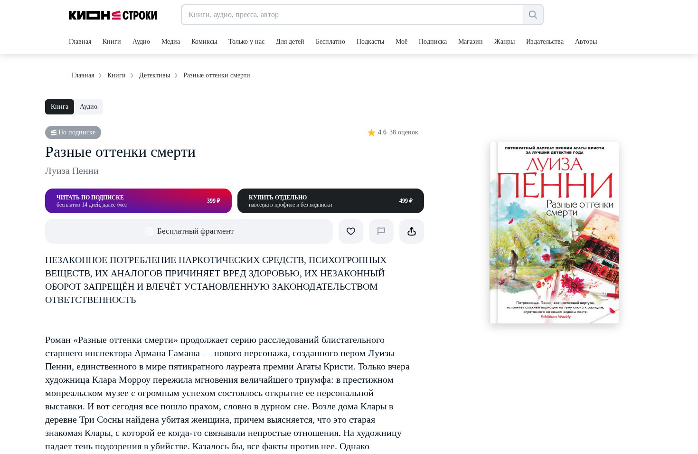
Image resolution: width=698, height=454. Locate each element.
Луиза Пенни (72, 170)
